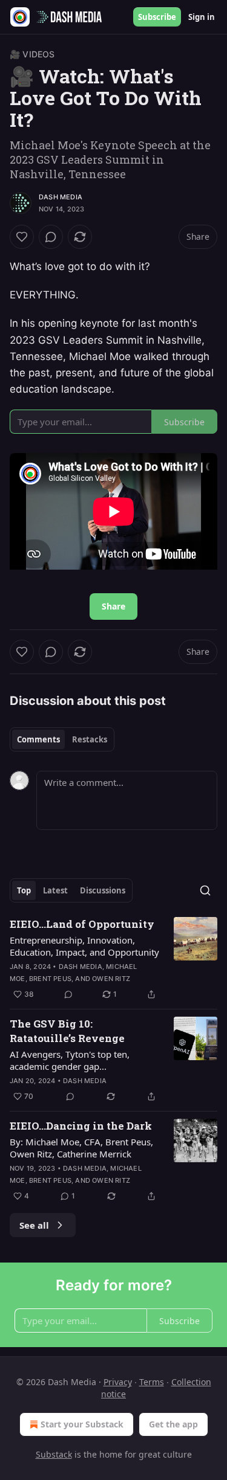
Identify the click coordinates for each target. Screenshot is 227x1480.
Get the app (173, 1424)
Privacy (118, 1382)
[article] (113, 959)
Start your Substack (82, 1424)
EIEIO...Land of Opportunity (82, 924)
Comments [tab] (38, 739)
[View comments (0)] (51, 237)
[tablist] (62, 739)
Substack (54, 1454)
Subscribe (157, 16)
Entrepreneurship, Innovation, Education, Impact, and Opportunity (84, 946)
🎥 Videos (32, 54)
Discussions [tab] (102, 890)
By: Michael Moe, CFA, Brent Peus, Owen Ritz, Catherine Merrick (81, 1148)
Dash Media (60, 197)
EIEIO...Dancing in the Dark (81, 1126)
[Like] (22, 237)
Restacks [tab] (89, 739)
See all (34, 1225)
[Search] (205, 890)
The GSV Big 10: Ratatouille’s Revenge (67, 1031)
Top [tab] (24, 890)
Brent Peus (50, 978)
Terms (151, 1382)
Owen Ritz (111, 978)
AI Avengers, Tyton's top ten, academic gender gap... (70, 1060)
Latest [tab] (55, 890)
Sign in (201, 16)
